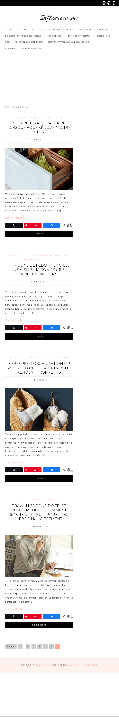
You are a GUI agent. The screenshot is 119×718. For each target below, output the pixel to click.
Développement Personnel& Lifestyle (23, 36)
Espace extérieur (25, 30)
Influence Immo (43, 665)
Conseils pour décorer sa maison (55, 30)
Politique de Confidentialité (29, 42)
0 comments (39, 234)
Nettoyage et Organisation (46, 117)
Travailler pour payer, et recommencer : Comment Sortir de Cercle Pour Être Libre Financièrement (39, 512)
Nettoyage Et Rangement (79, 36)
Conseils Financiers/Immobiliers (92, 30)
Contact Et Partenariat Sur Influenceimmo (69, 42)
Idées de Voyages (104, 36)
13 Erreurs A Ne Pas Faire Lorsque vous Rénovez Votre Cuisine (39, 127)
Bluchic (73, 665)
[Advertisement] (59, 76)
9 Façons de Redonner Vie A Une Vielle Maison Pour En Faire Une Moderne (39, 269)
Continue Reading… (15, 217)
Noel (7, 42)
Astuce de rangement (22, 358)
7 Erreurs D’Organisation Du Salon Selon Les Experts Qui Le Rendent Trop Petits (39, 367)
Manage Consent (88, 665)
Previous (11, 646)
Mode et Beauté (53, 36)
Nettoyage (22, 117)
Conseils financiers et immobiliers (39, 500)
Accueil (9, 30)
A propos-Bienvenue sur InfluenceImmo (24, 48)
